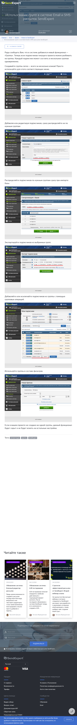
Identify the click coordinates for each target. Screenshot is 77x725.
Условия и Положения (48, 683)
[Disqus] (38, 468)
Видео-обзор (8, 702)
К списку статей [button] (15, 46)
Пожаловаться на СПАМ (13, 715)
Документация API (11, 708)
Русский (8, 664)
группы (24, 438)
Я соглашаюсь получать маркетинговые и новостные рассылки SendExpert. (30, 649)
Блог (42, 705)
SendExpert (32, 438)
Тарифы (7, 689)
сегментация (15, 438)
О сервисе (7, 683)
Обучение (43, 702)
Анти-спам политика (47, 689)
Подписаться (38, 643)
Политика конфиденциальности (52, 686)
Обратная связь (9, 711)
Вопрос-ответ (9, 705)
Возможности (9, 686)
